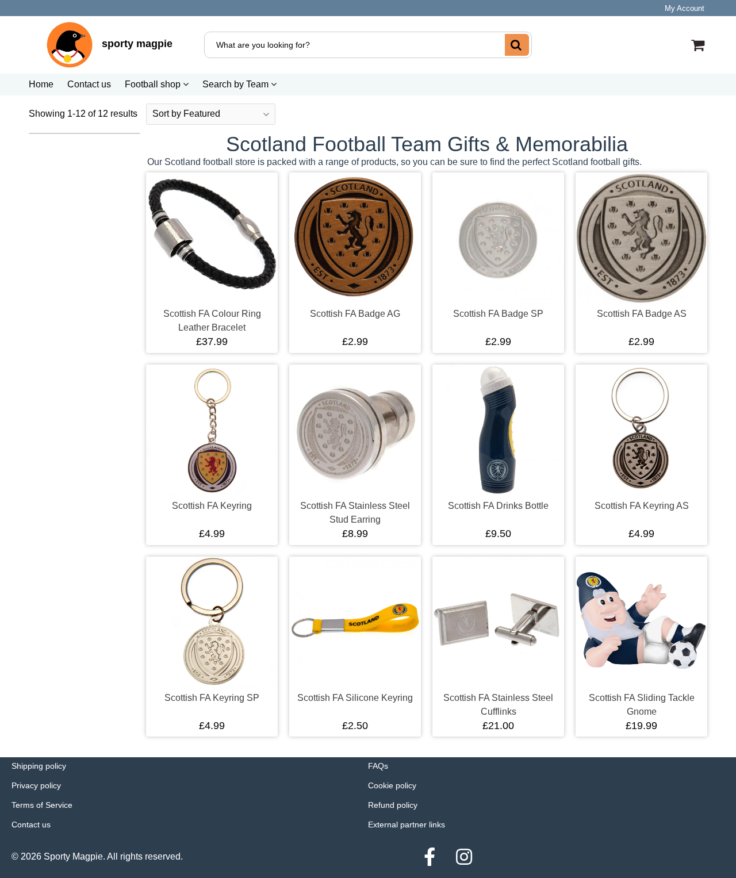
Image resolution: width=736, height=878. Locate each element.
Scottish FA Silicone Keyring (355, 698)
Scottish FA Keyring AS (642, 506)
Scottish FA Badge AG (355, 314)
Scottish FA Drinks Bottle (498, 506)
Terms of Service (42, 805)
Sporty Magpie (73, 856)
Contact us (89, 84)
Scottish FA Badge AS (642, 314)
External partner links (406, 824)
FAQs (378, 765)
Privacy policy (36, 785)
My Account (684, 8)
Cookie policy (392, 785)
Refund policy (392, 805)
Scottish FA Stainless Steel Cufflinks (498, 704)
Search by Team (236, 84)
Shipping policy (39, 765)
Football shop (154, 84)
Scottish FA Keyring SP (211, 698)
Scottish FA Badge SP (498, 314)
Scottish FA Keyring (212, 506)
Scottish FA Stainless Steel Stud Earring (355, 512)
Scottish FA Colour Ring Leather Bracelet (212, 320)
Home (41, 84)
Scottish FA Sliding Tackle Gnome (642, 704)
